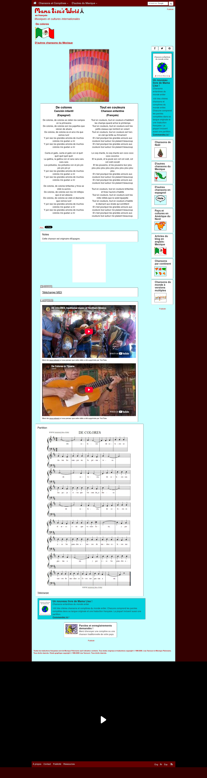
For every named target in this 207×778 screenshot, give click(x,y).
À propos (37, 763)
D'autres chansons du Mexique (54, 43)
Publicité (57, 763)
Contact (47, 763)
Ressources (69, 763)
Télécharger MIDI (52, 292)
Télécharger (43, 592)
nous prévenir (54, 360)
